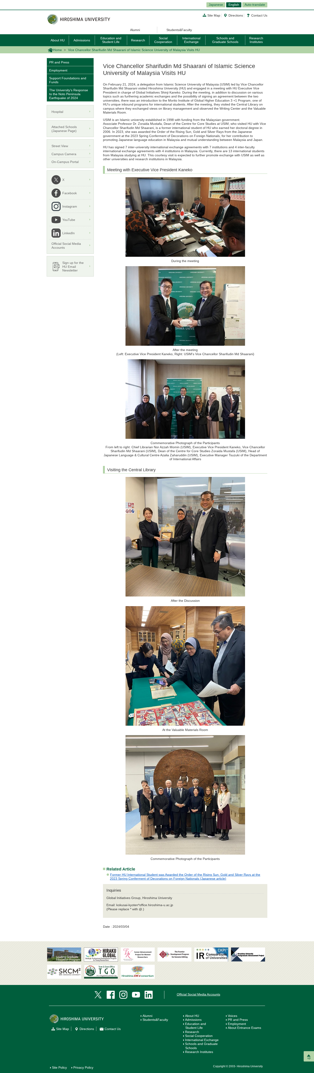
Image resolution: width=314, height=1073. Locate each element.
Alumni (135, 30)
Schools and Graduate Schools (225, 39)
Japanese (216, 4)
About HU (58, 40)
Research (138, 40)
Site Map (213, 15)
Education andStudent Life (195, 1026)
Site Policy (59, 1067)
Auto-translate (255, 4)
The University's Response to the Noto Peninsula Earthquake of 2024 (68, 94)
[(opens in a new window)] (137, 954)
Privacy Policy (83, 1067)
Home (57, 50)
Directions (235, 15)
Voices (232, 1016)
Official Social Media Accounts (198, 994)
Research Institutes (256, 39)
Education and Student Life (110, 39)
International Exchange (191, 39)
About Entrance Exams (244, 1028)
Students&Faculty (179, 30)
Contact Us (259, 15)
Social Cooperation (163, 39)
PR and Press (59, 62)
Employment (58, 70)
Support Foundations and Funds (67, 80)
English (233, 4)
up (309, 1058)
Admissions (82, 40)
